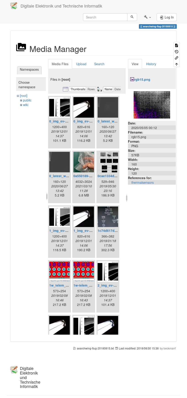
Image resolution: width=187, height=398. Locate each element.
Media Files (60, 64)
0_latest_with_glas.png (116, 121)
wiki (25, 104)
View (135, 64)
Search (99, 64)
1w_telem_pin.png (63, 285)
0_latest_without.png (65, 175)
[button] (147, 17)
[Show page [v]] (176, 45)
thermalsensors (142, 182)
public (27, 100)
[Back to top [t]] (176, 64)
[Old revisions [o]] (176, 51)
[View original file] (152, 104)
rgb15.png (142, 79)
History (151, 64)
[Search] (132, 17)
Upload (81, 64)
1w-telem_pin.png (87, 285)
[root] (23, 95)
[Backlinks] (176, 57)
